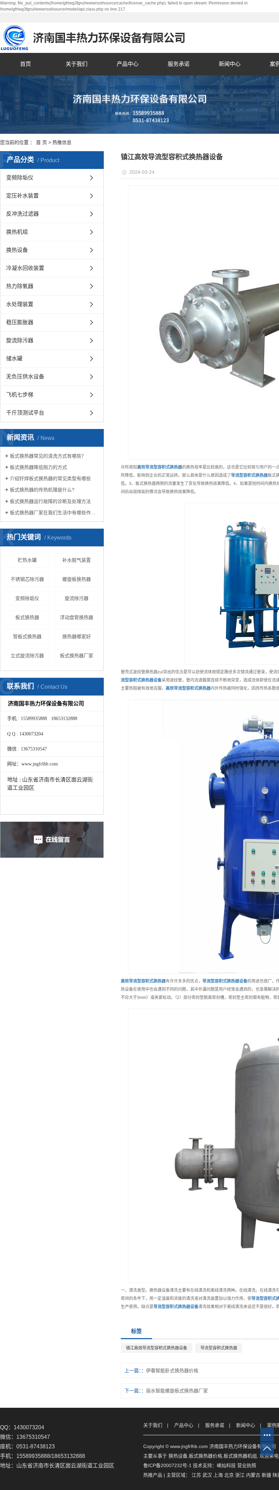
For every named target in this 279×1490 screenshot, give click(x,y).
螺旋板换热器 (76, 579)
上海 (218, 1475)
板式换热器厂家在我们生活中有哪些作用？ (54, 512)
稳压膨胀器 (19, 322)
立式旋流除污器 (27, 655)
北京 (229, 1475)
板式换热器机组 (240, 1456)
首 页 (41, 142)
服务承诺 (179, 64)
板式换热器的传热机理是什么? (42, 489)
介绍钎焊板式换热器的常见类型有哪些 (50, 478)
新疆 (266, 1475)
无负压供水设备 (25, 376)
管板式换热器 (27, 636)
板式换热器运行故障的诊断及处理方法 (50, 501)
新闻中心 (230, 64)
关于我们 (76, 64)
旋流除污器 (19, 340)
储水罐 (14, 358)
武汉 (207, 1475)
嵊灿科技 (226, 1465)
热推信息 (61, 142)
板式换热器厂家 (76, 655)
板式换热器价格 (205, 1456)
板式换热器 (27, 617)
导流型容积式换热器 (218, 1348)
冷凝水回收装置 (25, 268)
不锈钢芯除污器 (27, 579)
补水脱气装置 (76, 560)
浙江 (240, 1475)
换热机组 (17, 232)
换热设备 (17, 250)
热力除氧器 (19, 286)
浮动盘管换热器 (76, 617)
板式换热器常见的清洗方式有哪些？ (48, 456)
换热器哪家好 (76, 636)
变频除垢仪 (19, 178)
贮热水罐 (27, 560)
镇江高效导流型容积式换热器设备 (156, 1348)
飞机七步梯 (19, 395)
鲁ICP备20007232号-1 (167, 1465)
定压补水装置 (22, 196)
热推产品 (152, 1475)
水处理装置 (19, 304)
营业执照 (246, 1465)
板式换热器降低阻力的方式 (38, 467)
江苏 (196, 1475)
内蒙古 (253, 1475)
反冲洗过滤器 (22, 214)
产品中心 (127, 64)
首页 (25, 64)
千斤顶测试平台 (25, 413)
